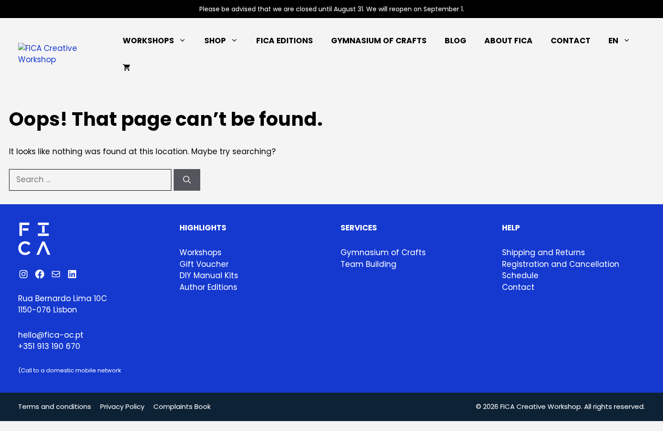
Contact (570, 40)
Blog (455, 40)
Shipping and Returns (543, 252)
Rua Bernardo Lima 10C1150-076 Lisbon (62, 304)
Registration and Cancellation (560, 264)
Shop (215, 40)
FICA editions (284, 40)
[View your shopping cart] (126, 67)
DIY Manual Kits (209, 275)
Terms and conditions (54, 406)
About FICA (508, 40)
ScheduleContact (520, 281)
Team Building (368, 264)
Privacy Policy (122, 406)
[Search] (187, 180)
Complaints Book (182, 406)
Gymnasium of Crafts (379, 40)
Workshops (148, 40)
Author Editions (208, 287)
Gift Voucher (204, 264)
